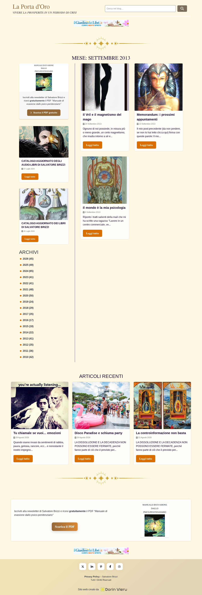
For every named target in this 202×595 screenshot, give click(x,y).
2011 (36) (28, 351)
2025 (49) (28, 265)
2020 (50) (28, 295)
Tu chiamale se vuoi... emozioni (37, 433)
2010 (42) (28, 357)
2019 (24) (28, 301)
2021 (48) (28, 289)
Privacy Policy (92, 576)
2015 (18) (28, 326)
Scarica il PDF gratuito (45, 112)
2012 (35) (28, 344)
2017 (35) (28, 314)
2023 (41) (28, 277)
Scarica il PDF (64, 526)
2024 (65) (28, 271)
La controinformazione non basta (161, 433)
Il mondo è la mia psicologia (104, 207)
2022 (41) (28, 283)
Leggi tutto (30, 176)
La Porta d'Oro (31, 6)
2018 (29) (28, 308)
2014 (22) (28, 332)
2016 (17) (28, 320)
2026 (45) (28, 258)
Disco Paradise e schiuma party (98, 433)
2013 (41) (28, 338)
